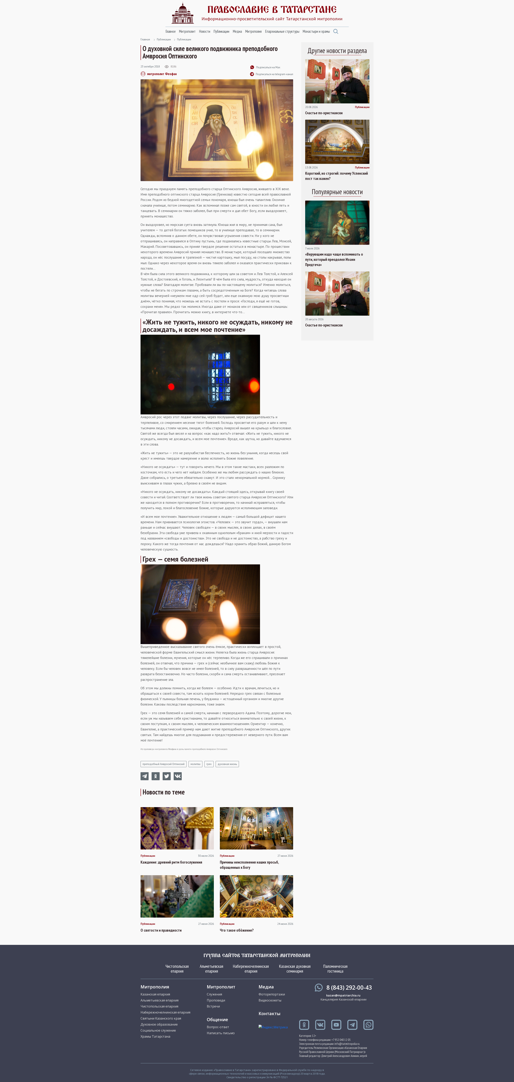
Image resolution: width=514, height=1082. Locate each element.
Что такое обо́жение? (237, 930)
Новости (204, 31)
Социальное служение (158, 1030)
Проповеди (216, 1000)
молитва (195, 764)
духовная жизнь (227, 764)
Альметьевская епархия (211, 968)
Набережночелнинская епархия (251, 968)
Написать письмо (221, 1033)
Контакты (269, 1013)
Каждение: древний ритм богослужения (171, 862)
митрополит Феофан (162, 73)
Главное (170, 31)
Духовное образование (159, 1024)
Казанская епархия (155, 994)
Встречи (213, 1006)
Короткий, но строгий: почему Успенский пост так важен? (336, 176)
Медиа (237, 31)
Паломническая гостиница (335, 968)
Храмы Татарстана (155, 1036)
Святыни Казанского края (161, 1018)
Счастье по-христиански (324, 112)
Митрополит (187, 31)
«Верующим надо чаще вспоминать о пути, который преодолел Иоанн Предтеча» (334, 259)
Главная (145, 39)
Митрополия (253, 31)
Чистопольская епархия (177, 968)
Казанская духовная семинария (295, 968)
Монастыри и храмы (316, 31)
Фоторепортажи (272, 994)
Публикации (221, 31)
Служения (214, 994)
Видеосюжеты (270, 1000)
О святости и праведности (161, 930)
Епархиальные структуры (282, 31)
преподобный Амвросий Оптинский (164, 764)
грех (209, 764)
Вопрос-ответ (218, 1027)
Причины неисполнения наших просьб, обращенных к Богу (249, 865)
